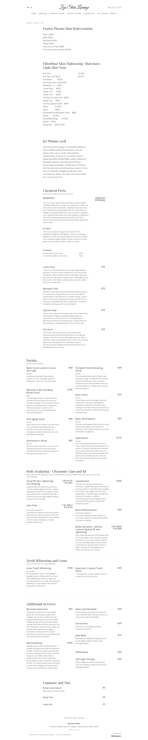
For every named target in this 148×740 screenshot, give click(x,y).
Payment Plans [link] (57, 13)
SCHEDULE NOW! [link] (70, 718)
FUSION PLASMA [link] (74, 13)
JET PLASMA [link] (102, 13)
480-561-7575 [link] (114, 7)
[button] (113, 13)
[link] (28, 7)
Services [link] (43, 13)
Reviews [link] (81, 718)
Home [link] (33, 13)
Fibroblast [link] (89, 13)
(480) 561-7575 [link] (74, 730)
